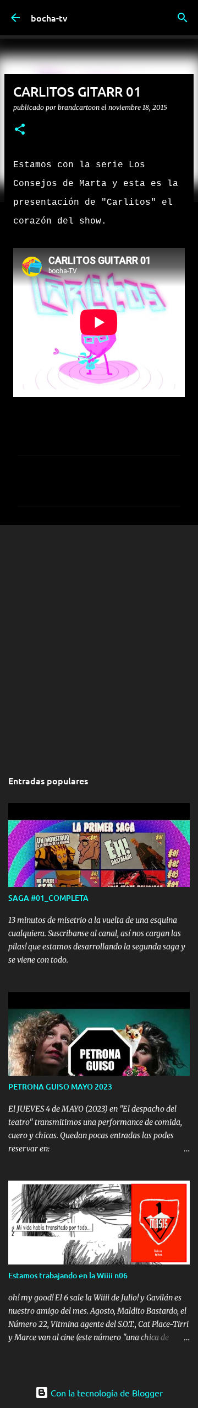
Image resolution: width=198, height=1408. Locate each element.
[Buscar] (182, 17)
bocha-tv (49, 18)
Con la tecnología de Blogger (105, 1392)
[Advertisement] (99, 640)
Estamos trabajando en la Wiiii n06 (68, 1275)
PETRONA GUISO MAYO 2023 (60, 1086)
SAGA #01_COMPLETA (48, 897)
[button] (19, 130)
